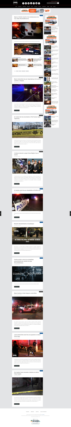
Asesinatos (24, 6)
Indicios (54, 6)
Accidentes (19, 6)
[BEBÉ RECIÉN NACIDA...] (0, 213)
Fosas (51, 6)
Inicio (16, 6)
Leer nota (16, 110)
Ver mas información (35, 423)
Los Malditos (44, 6)
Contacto (37, 411)
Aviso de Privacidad (43, 411)
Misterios (28, 6)
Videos (32, 6)
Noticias (39, 6)
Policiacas (35, 6)
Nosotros (27, 411)
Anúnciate (32, 411)
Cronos (48, 6)
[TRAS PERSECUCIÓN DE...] (70, 213)
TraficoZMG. (43, 414)
